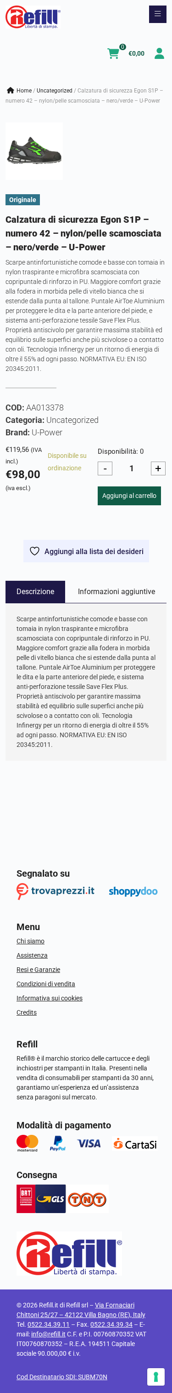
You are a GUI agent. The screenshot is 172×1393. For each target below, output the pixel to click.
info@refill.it (48, 1334)
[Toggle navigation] (157, 14)
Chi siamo (30, 941)
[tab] (35, 592)
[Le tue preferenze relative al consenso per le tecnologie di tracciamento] (156, 1377)
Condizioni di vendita (46, 984)
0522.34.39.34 (111, 1324)
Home (24, 90)
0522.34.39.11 (49, 1324)
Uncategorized (54, 90)
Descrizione (35, 591)
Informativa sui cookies (50, 998)
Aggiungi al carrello (129, 495)
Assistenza (32, 955)
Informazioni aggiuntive (116, 591)
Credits (27, 1012)
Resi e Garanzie (38, 969)
